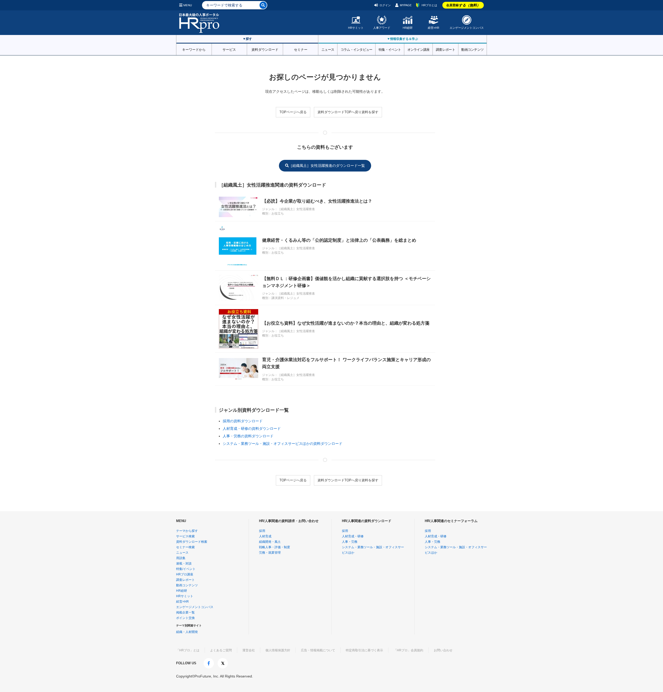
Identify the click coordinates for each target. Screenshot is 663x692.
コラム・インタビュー (356, 49)
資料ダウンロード (264, 49)
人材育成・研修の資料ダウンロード (252, 428)
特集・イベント (390, 49)
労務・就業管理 (270, 552)
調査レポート (445, 49)
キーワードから (194, 49)
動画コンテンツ (472, 49)
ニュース (327, 49)
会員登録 (463, 5)
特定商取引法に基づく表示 (364, 650)
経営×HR (433, 27)
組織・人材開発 (187, 632)
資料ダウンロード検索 (191, 542)
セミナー (300, 49)
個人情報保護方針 (277, 650)
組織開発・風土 (270, 542)
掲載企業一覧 (185, 612)
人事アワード (381, 27)
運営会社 (248, 650)
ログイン (385, 5)
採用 (262, 531)
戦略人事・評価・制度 (274, 547)
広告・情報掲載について (318, 650)
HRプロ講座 (184, 574)
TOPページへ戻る (293, 112)
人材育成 (265, 536)
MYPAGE (406, 5)
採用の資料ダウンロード (243, 421)
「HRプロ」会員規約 (408, 650)
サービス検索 (185, 536)
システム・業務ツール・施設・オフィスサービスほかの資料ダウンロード (282, 443)
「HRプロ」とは (187, 650)
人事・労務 (349, 542)
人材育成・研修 (353, 536)
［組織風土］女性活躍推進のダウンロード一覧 (327, 165)
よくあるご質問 (221, 650)
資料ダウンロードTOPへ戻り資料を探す (348, 112)
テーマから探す (187, 531)
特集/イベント (186, 569)
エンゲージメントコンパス (467, 27)
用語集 (180, 558)
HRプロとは (429, 5)
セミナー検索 (185, 547)
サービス (229, 49)
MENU (187, 5)
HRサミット (356, 27)
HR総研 (408, 27)
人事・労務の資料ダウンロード (248, 436)
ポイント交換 (185, 618)
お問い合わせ (443, 650)
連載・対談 (184, 563)
